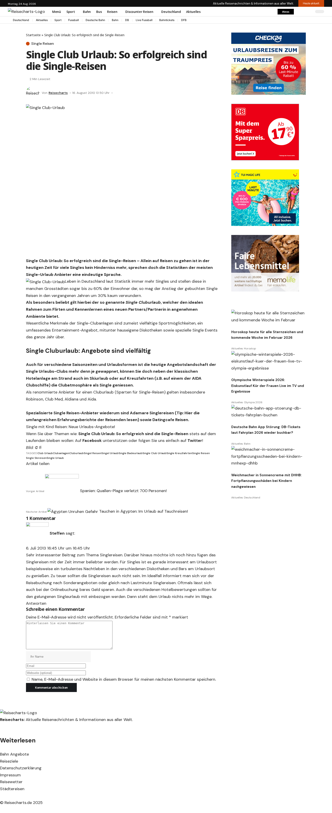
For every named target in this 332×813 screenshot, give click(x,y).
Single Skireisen (36, 458)
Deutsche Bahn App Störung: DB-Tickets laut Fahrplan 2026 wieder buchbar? (265, 430)
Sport (57, 20)
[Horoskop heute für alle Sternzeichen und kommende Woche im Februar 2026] (268, 316)
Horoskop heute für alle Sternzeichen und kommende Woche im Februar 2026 (267, 335)
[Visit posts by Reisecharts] (33, 93)
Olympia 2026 (253, 402)
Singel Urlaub (110, 453)
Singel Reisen (92, 453)
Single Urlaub (55, 458)
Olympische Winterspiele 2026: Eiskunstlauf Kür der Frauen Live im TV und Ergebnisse (267, 386)
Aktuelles (42, 20)
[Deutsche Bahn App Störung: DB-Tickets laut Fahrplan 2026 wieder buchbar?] (268, 412)
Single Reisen (42, 43)
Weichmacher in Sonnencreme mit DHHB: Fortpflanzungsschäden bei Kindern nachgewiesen (266, 481)
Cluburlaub (76, 453)
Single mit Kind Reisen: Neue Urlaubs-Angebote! (70, 426)
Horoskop (250, 348)
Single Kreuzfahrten (179, 453)
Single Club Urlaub (154, 453)
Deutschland (21, 20)
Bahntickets (166, 20)
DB (127, 20)
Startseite (33, 35)
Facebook (92, 440)
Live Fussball (144, 20)
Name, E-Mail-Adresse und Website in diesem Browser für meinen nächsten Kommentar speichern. (124, 679)
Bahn (115, 20)
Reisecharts (58, 93)
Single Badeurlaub (131, 453)
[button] (286, 11)
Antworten (36, 603)
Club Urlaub (45, 453)
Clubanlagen (61, 453)
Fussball (73, 20)
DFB (184, 20)
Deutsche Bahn (95, 20)
